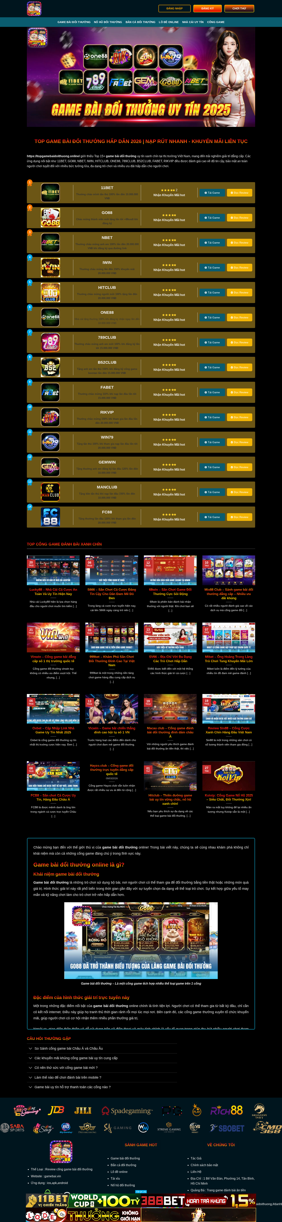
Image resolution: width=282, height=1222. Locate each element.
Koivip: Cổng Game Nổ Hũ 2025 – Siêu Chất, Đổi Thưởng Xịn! (229, 797)
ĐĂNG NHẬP (175, 8)
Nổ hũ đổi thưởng (108, 22)
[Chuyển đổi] (30, 1049)
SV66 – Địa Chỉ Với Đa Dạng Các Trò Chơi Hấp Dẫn (170, 659)
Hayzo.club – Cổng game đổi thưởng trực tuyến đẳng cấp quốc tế (112, 770)
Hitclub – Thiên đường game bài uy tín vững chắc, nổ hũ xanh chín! (170, 800)
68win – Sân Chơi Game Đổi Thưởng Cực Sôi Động (170, 592)
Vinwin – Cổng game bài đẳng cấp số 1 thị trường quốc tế (53, 659)
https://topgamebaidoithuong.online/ (53, 156)
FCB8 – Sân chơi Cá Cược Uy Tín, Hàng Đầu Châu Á (53, 797)
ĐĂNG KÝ (207, 8)
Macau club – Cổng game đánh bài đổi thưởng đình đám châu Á (170, 732)
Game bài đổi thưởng (74, 22)
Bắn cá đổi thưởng (141, 22)
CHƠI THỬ (239, 8)
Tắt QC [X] (141, 1192)
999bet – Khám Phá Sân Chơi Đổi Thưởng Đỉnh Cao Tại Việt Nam (112, 661)
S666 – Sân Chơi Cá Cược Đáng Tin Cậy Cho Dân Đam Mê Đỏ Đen (111, 594)
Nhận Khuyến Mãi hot (169, 195)
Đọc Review (241, 192)
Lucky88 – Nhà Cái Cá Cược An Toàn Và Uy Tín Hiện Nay (53, 592)
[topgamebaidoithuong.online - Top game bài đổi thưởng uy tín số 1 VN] (46, 8)
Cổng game (216, 22)
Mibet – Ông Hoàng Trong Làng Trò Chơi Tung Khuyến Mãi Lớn (229, 659)
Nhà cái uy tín (193, 22)
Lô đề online (169, 22)
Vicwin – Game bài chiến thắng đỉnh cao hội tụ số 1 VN (111, 730)
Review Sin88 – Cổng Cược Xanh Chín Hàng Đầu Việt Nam (229, 730)
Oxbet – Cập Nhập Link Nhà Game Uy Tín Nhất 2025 (53, 730)
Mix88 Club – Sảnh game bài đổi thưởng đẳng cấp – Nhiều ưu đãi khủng (228, 594)
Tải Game (214, 192)
